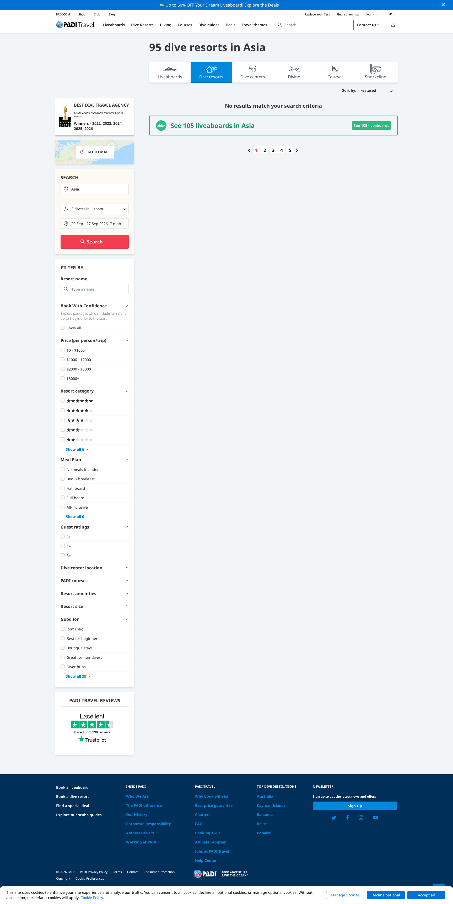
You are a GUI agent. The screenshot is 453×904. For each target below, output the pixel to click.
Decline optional (385, 894)
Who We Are (137, 796)
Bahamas (265, 814)
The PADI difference (144, 805)
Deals (230, 24)
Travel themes (254, 24)
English (370, 14)
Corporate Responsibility (148, 823)
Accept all (426, 894)
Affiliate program (210, 842)
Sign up (355, 805)
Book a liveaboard (72, 787)
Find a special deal (72, 805)
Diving (165, 24)
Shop (81, 14)
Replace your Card (317, 14)
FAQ (199, 823)
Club (97, 14)
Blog (112, 14)
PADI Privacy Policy (93, 872)
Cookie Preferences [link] (90, 878)
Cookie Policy (91, 897)
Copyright (63, 878)
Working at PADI (141, 842)
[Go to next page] (297, 150)
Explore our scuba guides (79, 814)
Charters (203, 814)
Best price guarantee (214, 805)
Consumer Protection (159, 872)
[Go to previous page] (249, 150)
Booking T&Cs (207, 832)
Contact (132, 872)
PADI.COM (63, 14)
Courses (185, 24)
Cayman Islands (271, 805)
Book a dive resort (72, 796)
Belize (262, 823)
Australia (265, 796)
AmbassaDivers (140, 832)
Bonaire (264, 832)
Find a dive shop (348, 14)
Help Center (206, 860)
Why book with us (211, 796)
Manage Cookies (345, 894)
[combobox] (312, 25)
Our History (136, 814)
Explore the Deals (261, 5)
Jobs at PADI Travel (212, 851)
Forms (117, 872)
